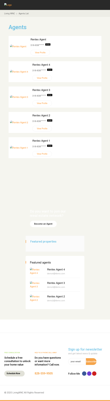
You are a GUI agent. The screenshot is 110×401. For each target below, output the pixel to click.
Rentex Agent (38, 39)
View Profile (40, 52)
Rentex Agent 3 (41, 90)
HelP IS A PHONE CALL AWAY (46, 353)
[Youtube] (94, 373)
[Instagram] (89, 373)
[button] (43, 224)
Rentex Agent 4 (41, 64)
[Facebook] (84, 373)
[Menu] (104, 5)
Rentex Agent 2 (41, 115)
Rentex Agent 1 (41, 140)
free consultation (12, 353)
